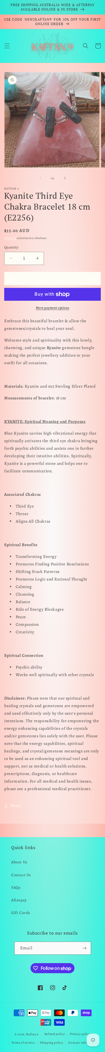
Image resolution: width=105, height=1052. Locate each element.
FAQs (15, 887)
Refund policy (55, 1034)
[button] (7, 46)
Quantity (11, 247)
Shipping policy (51, 1043)
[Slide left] (40, 178)
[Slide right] (65, 178)
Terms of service (23, 1043)
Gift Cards (20, 912)
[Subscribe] (84, 948)
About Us (19, 862)
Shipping (10, 238)
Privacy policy (80, 1034)
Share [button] (16, 805)
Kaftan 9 (32, 1034)
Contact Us (21, 875)
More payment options (52, 307)
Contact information (83, 1043)
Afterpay (19, 900)
